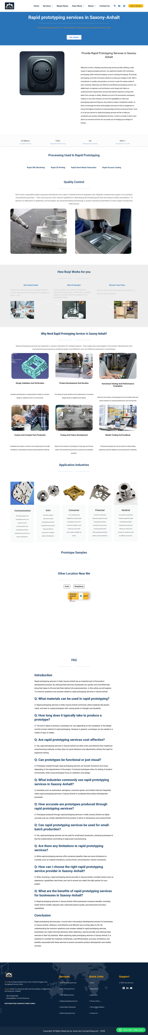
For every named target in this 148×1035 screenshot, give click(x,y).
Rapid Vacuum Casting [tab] (111, 167)
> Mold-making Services (67, 1013)
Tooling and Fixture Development (74, 435)
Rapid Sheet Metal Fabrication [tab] (83, 167)
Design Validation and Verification (30, 383)
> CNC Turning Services (67, 989)
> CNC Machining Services (68, 983)
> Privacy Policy (94, 1001)
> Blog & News (94, 989)
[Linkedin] (124, 6)
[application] (52, 5)
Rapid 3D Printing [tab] (58, 167)
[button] (115, 5)
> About (91, 983)
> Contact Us (93, 1013)
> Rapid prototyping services (68, 1001)
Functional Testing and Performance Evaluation (118, 385)
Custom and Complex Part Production (30, 435)
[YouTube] (131, 988)
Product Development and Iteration (74, 383)
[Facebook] (119, 6)
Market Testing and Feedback (117, 435)
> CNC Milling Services (66, 995)
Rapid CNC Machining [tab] (36, 167)
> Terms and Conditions (96, 1007)
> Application (93, 995)
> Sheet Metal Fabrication (67, 1007)
